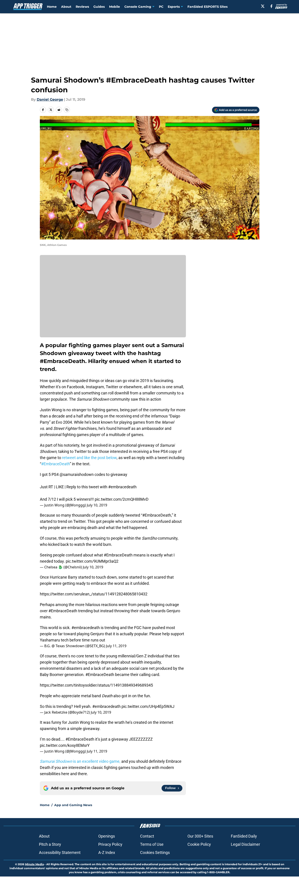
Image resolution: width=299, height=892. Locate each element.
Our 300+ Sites (200, 836)
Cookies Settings (155, 852)
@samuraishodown (77, 474)
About (66, 7)
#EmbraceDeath (55, 463)
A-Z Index (106, 852)
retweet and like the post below (89, 457)
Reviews (82, 7)
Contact (147, 836)
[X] (262, 6)
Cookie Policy (199, 844)
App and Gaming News (73, 805)
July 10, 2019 (97, 505)
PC (161, 7)
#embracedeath (122, 487)
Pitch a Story (50, 844)
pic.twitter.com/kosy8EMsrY (65, 745)
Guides (99, 7)
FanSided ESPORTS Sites (207, 7)
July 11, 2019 (116, 645)
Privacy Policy (110, 844)
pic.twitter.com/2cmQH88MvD (122, 499)
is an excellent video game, (80, 761)
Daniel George (50, 99)
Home (52, 7)
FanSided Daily (244, 836)
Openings (106, 836)
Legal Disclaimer (245, 844)
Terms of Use (152, 844)
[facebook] (271, 6)
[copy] (67, 110)
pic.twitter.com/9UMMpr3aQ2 (92, 561)
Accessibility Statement (60, 852)
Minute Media (34, 864)
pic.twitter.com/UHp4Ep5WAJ (148, 706)
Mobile (114, 7)
